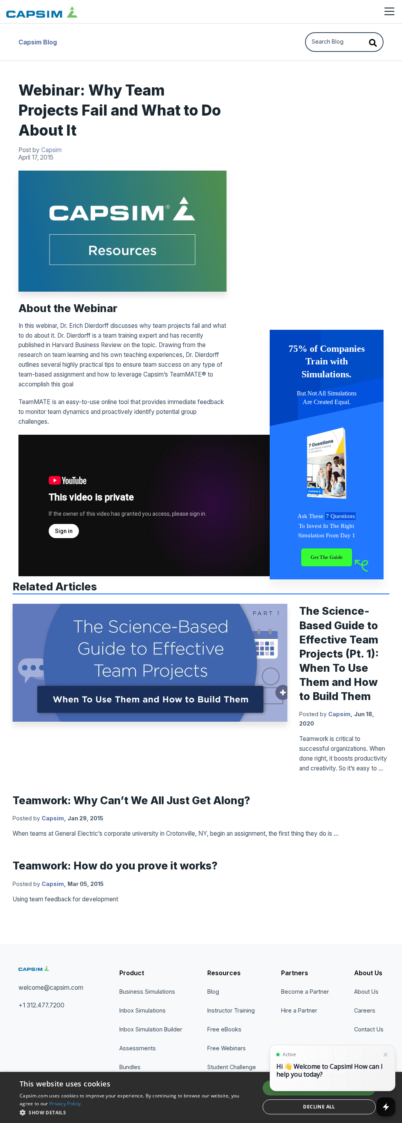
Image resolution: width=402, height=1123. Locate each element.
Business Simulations (147, 991)
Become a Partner (305, 991)
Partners (294, 973)
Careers (364, 1010)
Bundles (130, 1067)
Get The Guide (327, 557)
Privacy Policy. (65, 1103)
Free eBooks (224, 1029)
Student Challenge (231, 1067)
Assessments (137, 1048)
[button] (136, 1112)
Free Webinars (226, 1048)
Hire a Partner (299, 1010)
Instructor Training (231, 1010)
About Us (368, 973)
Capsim (51, 150)
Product (131, 973)
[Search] (372, 42)
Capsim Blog (37, 42)
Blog (213, 991)
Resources (224, 973)
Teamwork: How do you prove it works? (115, 865)
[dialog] (201, 1097)
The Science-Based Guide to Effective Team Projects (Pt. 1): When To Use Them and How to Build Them (339, 653)
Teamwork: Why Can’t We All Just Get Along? (131, 800)
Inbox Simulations (142, 1010)
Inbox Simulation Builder (150, 1029)
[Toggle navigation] (389, 11)
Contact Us (369, 1029)
